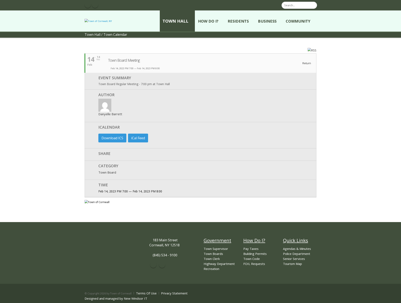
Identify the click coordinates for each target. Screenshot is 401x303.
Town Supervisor (216, 249)
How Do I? (208, 21)
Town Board (107, 172)
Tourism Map (292, 264)
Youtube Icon (95, 5)
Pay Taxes (251, 249)
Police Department (296, 254)
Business (267, 21)
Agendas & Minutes (297, 249)
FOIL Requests (254, 264)
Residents (238, 21)
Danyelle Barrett (110, 114)
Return (306, 63)
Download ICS (112, 138)
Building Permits (255, 254)
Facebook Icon (88, 5)
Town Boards (213, 254)
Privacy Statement (174, 293)
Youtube (162, 265)
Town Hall (175, 21)
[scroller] (394, 298)
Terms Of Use (146, 293)
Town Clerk (212, 259)
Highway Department (219, 264)
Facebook (153, 265)
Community (298, 21)
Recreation (211, 269)
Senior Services (294, 259)
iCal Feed (138, 138)
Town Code (251, 259)
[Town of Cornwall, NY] (98, 20)
